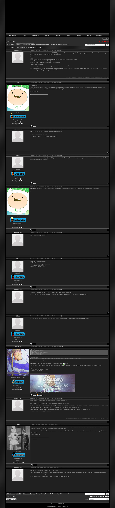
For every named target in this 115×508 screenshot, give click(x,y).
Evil (47, 392)
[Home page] (40, 395)
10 (62, 346)
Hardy (18, 424)
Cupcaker (18, 43)
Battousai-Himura (30, 43)
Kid (18, 82)
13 (61, 467)
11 (62, 398)
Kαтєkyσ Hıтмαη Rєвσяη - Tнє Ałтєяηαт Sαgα (48, 44)
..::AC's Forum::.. (10, 44)
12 (62, 424)
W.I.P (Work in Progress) (29, 44)
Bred (40, 392)
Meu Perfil (105, 38)
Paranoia (23, 43)
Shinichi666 (18, 346)
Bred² (42, 392)
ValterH (18, 155)
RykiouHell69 (18, 50)
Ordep (45, 392)
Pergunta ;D (58, 392)
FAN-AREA (18, 44)
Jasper (37, 392)
